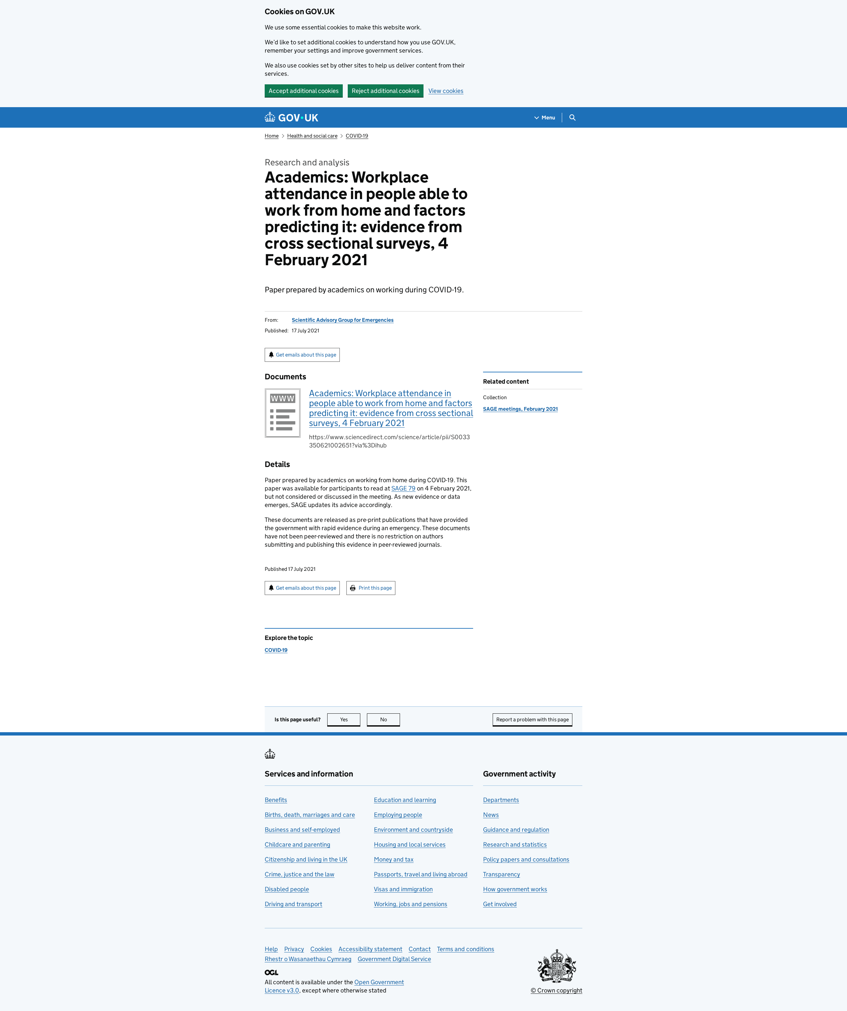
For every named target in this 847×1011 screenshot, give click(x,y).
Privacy (294, 949)
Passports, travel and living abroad (421, 874)
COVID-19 (357, 136)
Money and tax (394, 859)
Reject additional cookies (386, 91)
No (390, 719)
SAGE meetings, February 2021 (520, 409)
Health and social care (312, 136)
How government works (515, 889)
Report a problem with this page (532, 719)
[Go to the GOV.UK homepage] (291, 117)
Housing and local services (410, 844)
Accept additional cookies (304, 91)
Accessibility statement (370, 949)
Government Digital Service (394, 959)
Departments (501, 800)
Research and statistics (515, 844)
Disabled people (287, 889)
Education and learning (405, 800)
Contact (420, 949)
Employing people (398, 815)
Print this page (375, 588)
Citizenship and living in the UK (306, 859)
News (491, 815)
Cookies (321, 949)
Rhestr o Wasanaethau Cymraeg (308, 959)
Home (272, 136)
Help (271, 949)
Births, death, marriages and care (310, 815)
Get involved (500, 904)
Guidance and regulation (516, 829)
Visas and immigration (403, 889)
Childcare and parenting (297, 844)
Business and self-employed (302, 829)
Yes (350, 719)
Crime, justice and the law (299, 874)
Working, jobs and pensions (410, 904)
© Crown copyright (556, 990)
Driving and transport (293, 904)
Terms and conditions (465, 949)
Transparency (501, 874)
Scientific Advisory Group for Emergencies (343, 320)
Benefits (276, 800)
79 (403, 488)
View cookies (446, 91)
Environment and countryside (413, 829)
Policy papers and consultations (526, 859)
